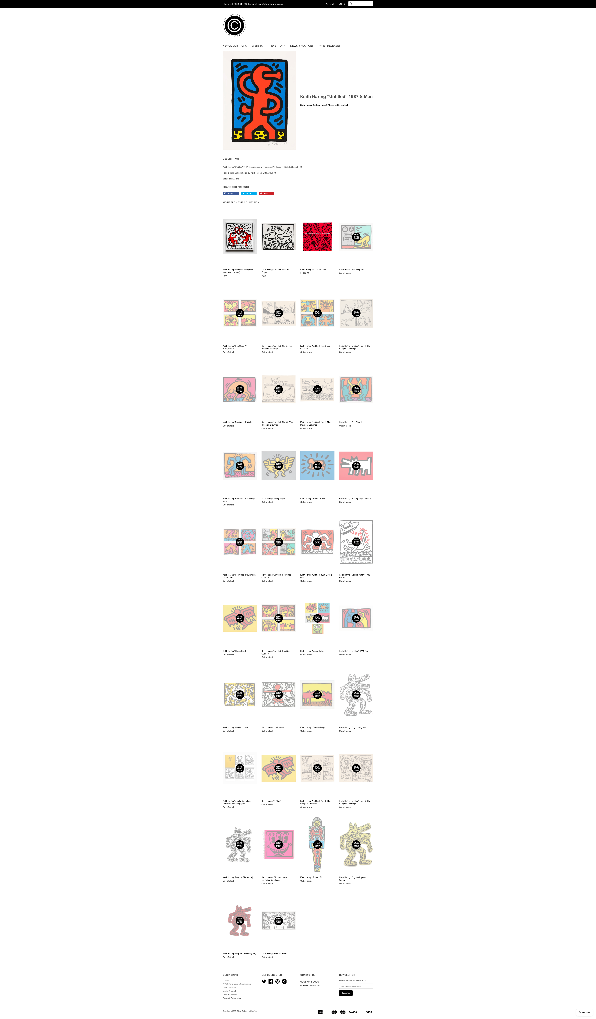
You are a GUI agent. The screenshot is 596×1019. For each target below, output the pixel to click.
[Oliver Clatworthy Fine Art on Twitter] (264, 982)
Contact (226, 980)
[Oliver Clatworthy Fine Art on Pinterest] (277, 982)
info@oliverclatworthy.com (310, 985)
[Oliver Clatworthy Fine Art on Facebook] (270, 982)
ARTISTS (258, 45)
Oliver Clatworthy (229, 987)
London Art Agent (229, 991)
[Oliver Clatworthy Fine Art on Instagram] (284, 982)
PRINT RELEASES (330, 45)
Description (231, 158)
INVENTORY (278, 45)
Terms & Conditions (230, 994)
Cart (331, 3)
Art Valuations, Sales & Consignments (237, 983)
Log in (342, 3)
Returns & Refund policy (232, 998)
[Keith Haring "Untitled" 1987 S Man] (259, 100)
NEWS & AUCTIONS (302, 45)
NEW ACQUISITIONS (235, 45)
